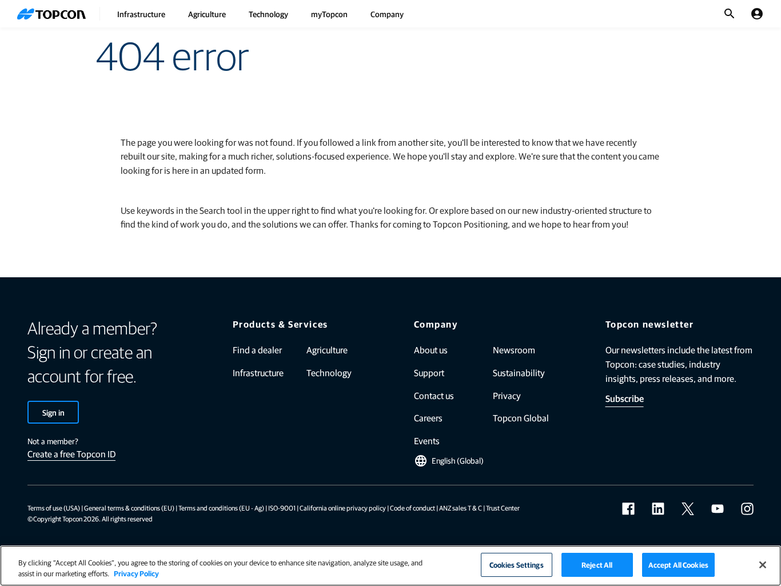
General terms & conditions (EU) (129, 507)
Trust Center (503, 507)
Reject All (596, 564)
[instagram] (747, 509)
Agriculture (207, 14)
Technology (268, 14)
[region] (390, 565)
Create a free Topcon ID (71, 454)
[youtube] (717, 509)
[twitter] (688, 509)
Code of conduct (412, 507)
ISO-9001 (282, 507)
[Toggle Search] (729, 14)
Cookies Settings (516, 564)
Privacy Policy (136, 574)
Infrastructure (141, 14)
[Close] (762, 564)
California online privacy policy (343, 507)
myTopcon (329, 14)
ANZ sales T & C (460, 507)
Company (387, 14)
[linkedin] (658, 509)
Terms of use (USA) (53, 507)
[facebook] (628, 509)
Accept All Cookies (678, 564)
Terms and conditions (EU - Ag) (221, 507)
